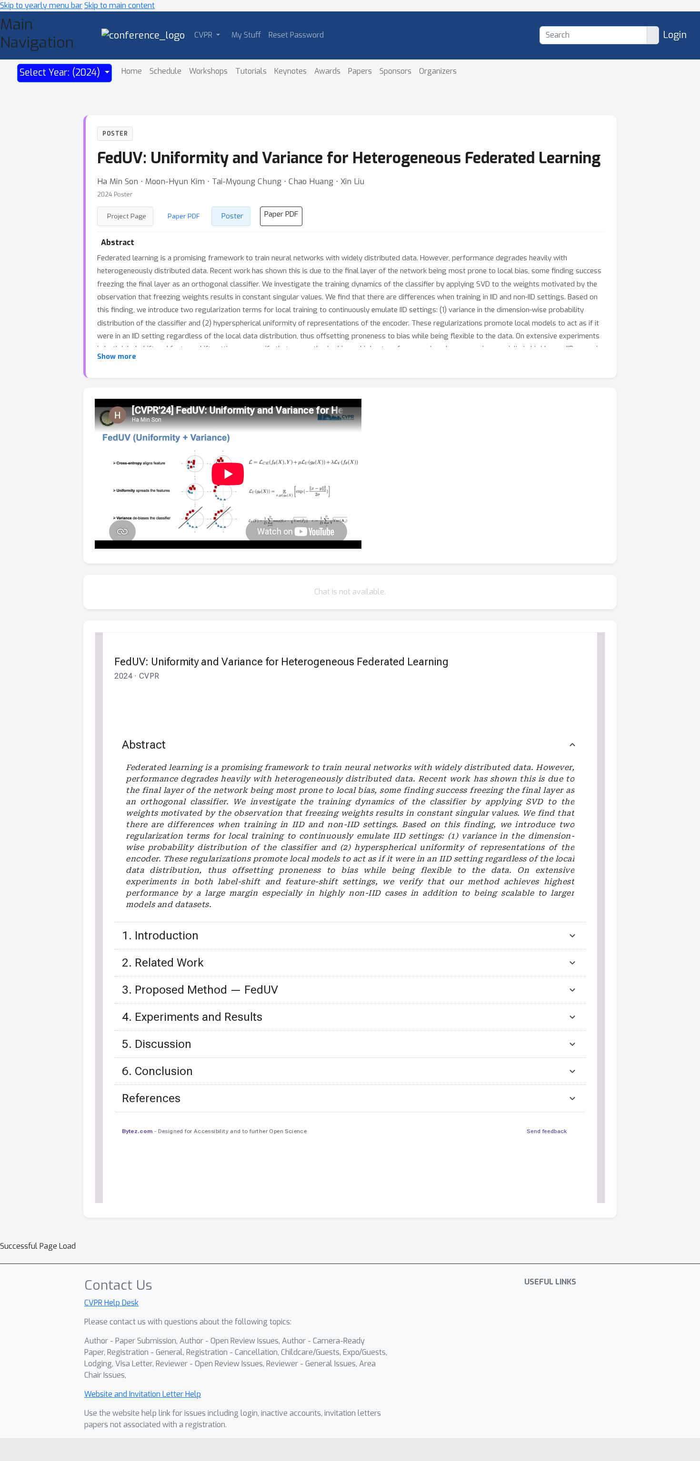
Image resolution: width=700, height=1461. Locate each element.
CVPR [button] (204, 35)
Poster (232, 216)
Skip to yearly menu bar (41, 5)
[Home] (143, 35)
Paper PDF (184, 216)
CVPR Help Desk (111, 1303)
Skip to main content (119, 5)
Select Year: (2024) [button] (61, 73)
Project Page (126, 216)
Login (675, 35)
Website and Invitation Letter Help (142, 1394)
